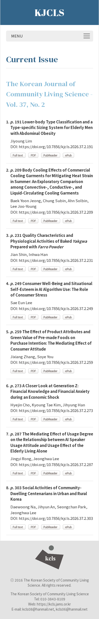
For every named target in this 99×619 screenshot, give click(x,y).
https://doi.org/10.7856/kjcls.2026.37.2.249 (56, 308)
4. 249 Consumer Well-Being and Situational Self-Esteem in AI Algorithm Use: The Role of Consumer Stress (49, 289)
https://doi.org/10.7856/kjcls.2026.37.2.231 (56, 260)
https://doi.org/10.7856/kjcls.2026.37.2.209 (56, 212)
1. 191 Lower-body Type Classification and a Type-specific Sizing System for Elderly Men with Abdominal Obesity (49, 127)
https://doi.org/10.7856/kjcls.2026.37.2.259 (56, 362)
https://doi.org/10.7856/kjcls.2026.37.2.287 (56, 464)
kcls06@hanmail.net (72, 609)
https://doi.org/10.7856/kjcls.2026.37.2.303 (56, 518)
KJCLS (49, 12)
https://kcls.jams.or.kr (54, 604)
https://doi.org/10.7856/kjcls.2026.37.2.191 (56, 146)
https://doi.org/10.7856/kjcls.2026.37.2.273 (56, 410)
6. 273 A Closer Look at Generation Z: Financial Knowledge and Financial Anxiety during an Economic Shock (48, 391)
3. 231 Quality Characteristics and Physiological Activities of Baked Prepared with (46, 241)
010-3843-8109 (52, 598)
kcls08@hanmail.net (38, 609)
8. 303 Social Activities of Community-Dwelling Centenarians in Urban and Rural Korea (46, 493)
